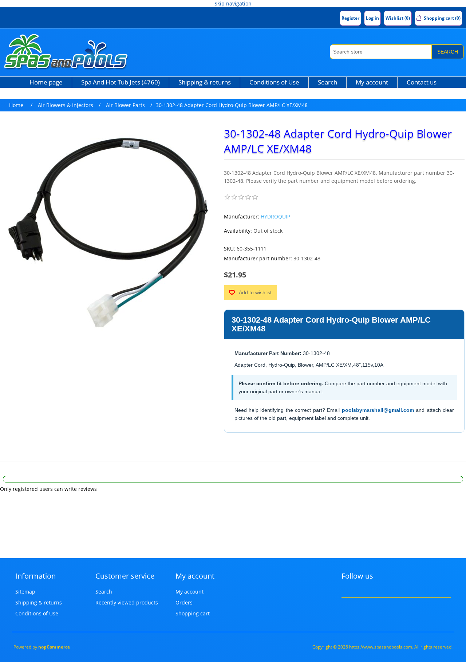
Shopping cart (192, 613)
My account (372, 82)
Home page (46, 82)
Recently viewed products (126, 602)
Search (447, 52)
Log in (372, 18)
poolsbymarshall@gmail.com (378, 410)
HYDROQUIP (275, 216)
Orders (184, 602)
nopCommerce (54, 647)
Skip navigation (233, 3)
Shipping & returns (204, 82)
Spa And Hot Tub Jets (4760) (120, 82)
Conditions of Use (274, 82)
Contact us (422, 82)
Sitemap (25, 591)
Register (350, 18)
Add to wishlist (255, 292)
